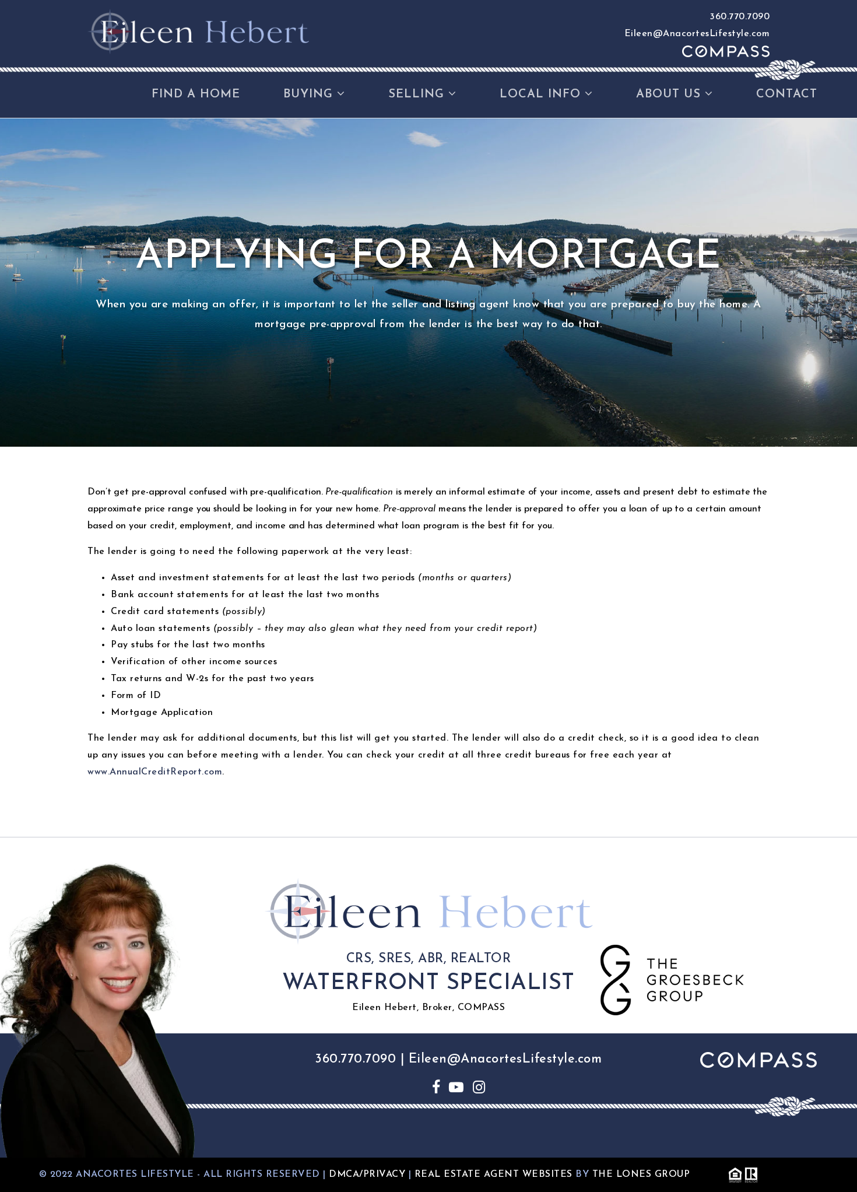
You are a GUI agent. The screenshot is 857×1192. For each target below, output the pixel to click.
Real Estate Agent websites (493, 1174)
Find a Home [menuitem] (196, 94)
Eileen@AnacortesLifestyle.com (697, 33)
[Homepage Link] (198, 31)
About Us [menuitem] (670, 94)
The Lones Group (641, 1174)
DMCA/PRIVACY (367, 1174)
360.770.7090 (740, 17)
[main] (428, 477)
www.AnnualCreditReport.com (154, 772)
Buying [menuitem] (310, 94)
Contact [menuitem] (786, 94)
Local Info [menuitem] (542, 94)
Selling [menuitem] (418, 94)
